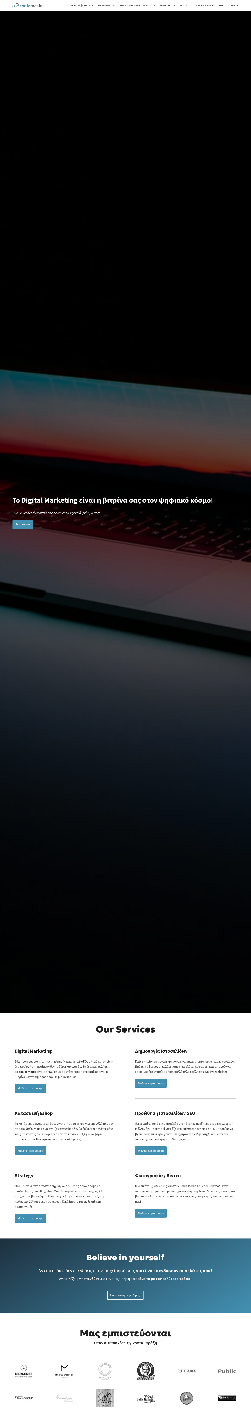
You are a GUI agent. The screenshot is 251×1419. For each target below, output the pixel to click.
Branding (165, 5)
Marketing (104, 5)
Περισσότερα (227, 5)
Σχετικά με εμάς (204, 5)
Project (185, 5)
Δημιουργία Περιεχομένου (135, 5)
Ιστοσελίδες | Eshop (77, 5)
